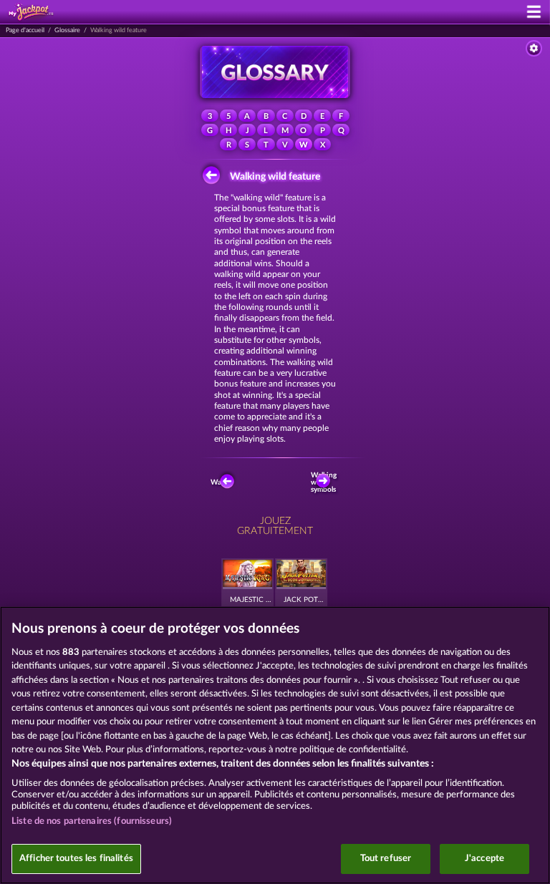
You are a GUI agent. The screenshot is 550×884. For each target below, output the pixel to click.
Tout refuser (386, 858)
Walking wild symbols (325, 482)
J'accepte (484, 858)
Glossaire (67, 30)
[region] (275, 745)
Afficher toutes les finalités (76, 858)
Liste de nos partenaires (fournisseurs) (91, 821)
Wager (221, 482)
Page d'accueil (25, 30)
